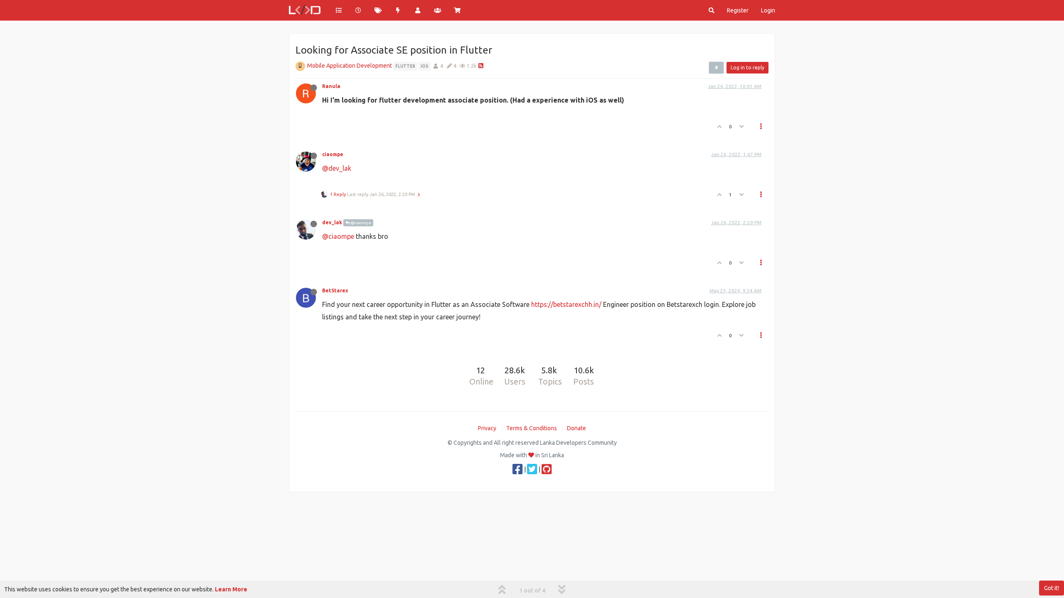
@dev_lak (336, 168)
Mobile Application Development (349, 65)
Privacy (487, 428)
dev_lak (332, 222)
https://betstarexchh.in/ (566, 304)
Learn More (231, 589)
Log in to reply (747, 67)
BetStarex (335, 290)
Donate (576, 428)
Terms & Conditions (531, 428)
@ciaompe (360, 223)
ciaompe (332, 154)
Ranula (331, 86)
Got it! (1051, 588)
